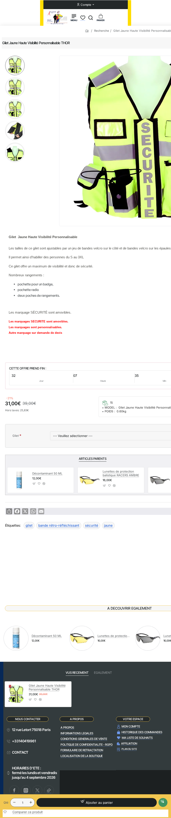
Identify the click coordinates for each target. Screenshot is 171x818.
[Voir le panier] (101, 17)
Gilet (15, 435)
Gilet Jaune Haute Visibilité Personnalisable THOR (47, 687)
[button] (15, 57)
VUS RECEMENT (77, 672)
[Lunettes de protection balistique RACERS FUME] (160, 480)
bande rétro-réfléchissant (58, 525)
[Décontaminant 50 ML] (19, 480)
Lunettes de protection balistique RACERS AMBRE (121, 473)
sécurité (91, 525)
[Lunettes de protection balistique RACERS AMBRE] (89, 480)
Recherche (101, 30)
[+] (31, 802)
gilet (29, 525)
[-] (14, 802)
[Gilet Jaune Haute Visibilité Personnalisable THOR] (16, 694)
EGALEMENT (103, 672)
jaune (108, 525)
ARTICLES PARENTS (92, 458)
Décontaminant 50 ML (47, 473)
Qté (6, 802)
